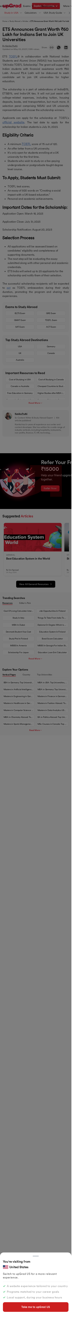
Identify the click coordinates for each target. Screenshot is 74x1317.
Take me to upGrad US (35, 1307)
